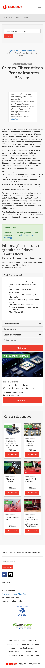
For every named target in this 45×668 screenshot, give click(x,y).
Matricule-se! (16, 119)
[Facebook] (4, 574)
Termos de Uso (31, 652)
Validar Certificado (15, 652)
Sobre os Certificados (30, 644)
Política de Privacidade (14, 655)
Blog (37, 655)
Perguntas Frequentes (27, 648)
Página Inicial (13, 50)
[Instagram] (10, 574)
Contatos (29, 655)
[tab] (22, 275)
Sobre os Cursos (12, 644)
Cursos (12, 648)
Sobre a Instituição (29, 640)
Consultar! (8, 567)
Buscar (9, 36)
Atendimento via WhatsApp (15, 594)
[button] (22, 275)
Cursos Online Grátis (29, 50)
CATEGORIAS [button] (23, 18)
